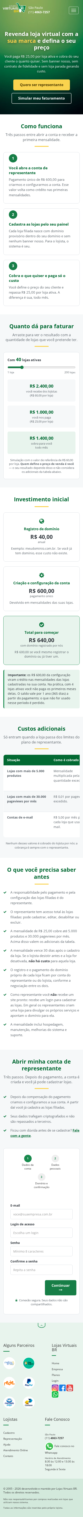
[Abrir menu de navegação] (74, 10)
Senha (15, 1243)
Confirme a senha (23, 1261)
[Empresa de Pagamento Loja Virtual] (28, 1391)
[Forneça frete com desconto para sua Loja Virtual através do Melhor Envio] (9, 1371)
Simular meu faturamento (41, 98)
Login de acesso (22, 1224)
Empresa (57, 1369)
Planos (56, 1375)
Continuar (61, 1285)
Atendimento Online (15, 1450)
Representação (12, 1439)
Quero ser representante (41, 84)
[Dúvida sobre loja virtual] (55, 1394)
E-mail (15, 1206)
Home (55, 1363)
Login (55, 1381)
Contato (8, 1456)
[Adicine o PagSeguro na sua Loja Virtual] (28, 1371)
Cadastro (9, 1433)
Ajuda (6, 1444)
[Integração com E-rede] (9, 1391)
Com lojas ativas (24, 359)
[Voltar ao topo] (41, 1325)
